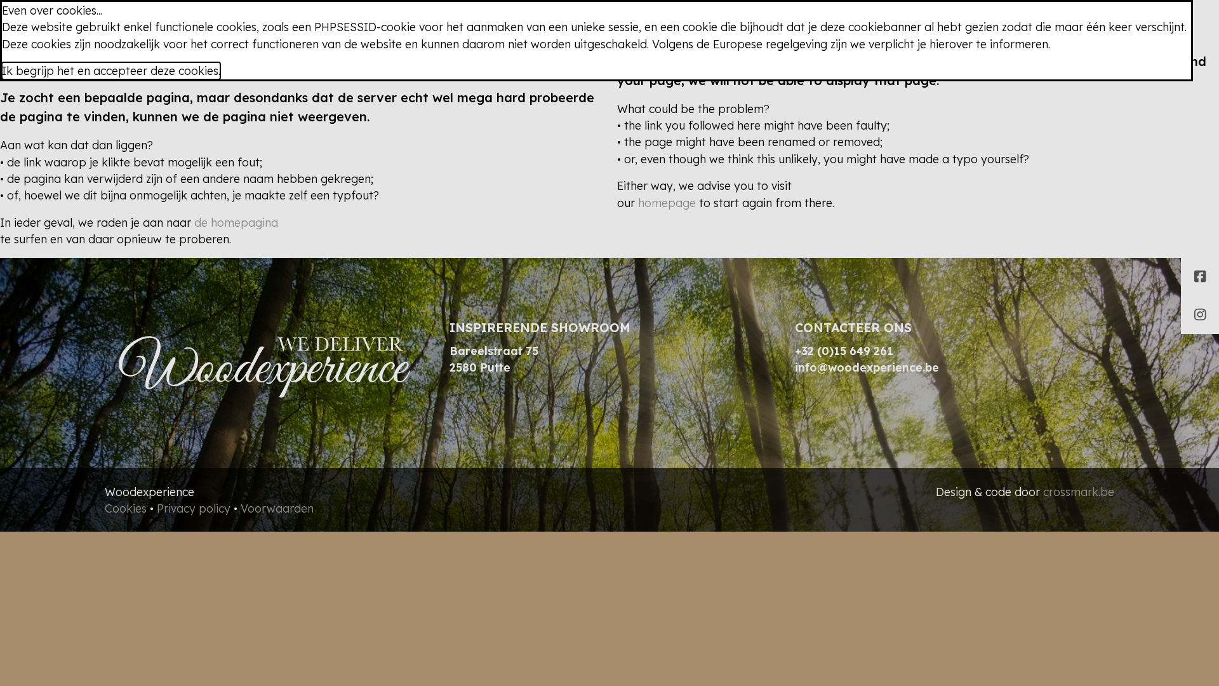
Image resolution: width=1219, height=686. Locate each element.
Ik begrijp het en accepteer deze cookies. (111, 70)
